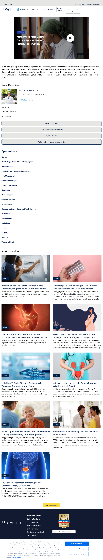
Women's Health (9, 111)
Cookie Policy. (16, 557)
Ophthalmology (8, 199)
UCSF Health (8, 4)
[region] (51, 549)
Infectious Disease (9, 185)
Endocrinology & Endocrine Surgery (16, 171)
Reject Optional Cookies (76, 554)
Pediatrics (6, 213)
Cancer (5, 157)
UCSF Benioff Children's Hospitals (87, 4)
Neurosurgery (7, 195)
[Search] (73, 11)
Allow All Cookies (76, 543)
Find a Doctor (32, 522)
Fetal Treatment (8, 176)
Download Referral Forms (52, 129)
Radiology (6, 223)
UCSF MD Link (51, 136)
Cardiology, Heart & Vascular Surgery (17, 162)
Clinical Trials (59, 10)
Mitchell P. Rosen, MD (29, 90)
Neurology (6, 190)
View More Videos (51, 505)
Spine (4, 228)
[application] (51, 38)
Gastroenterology (9, 180)
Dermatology (7, 166)
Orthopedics (7, 204)
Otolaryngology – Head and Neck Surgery (19, 209)
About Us (34, 9)
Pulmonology (7, 218)
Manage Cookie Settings (77, 549)
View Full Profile (26, 100)
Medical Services (34, 525)
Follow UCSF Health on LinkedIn (51, 142)
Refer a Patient (51, 123)
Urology (5, 237)
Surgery (5, 232)
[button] (70, 38)
